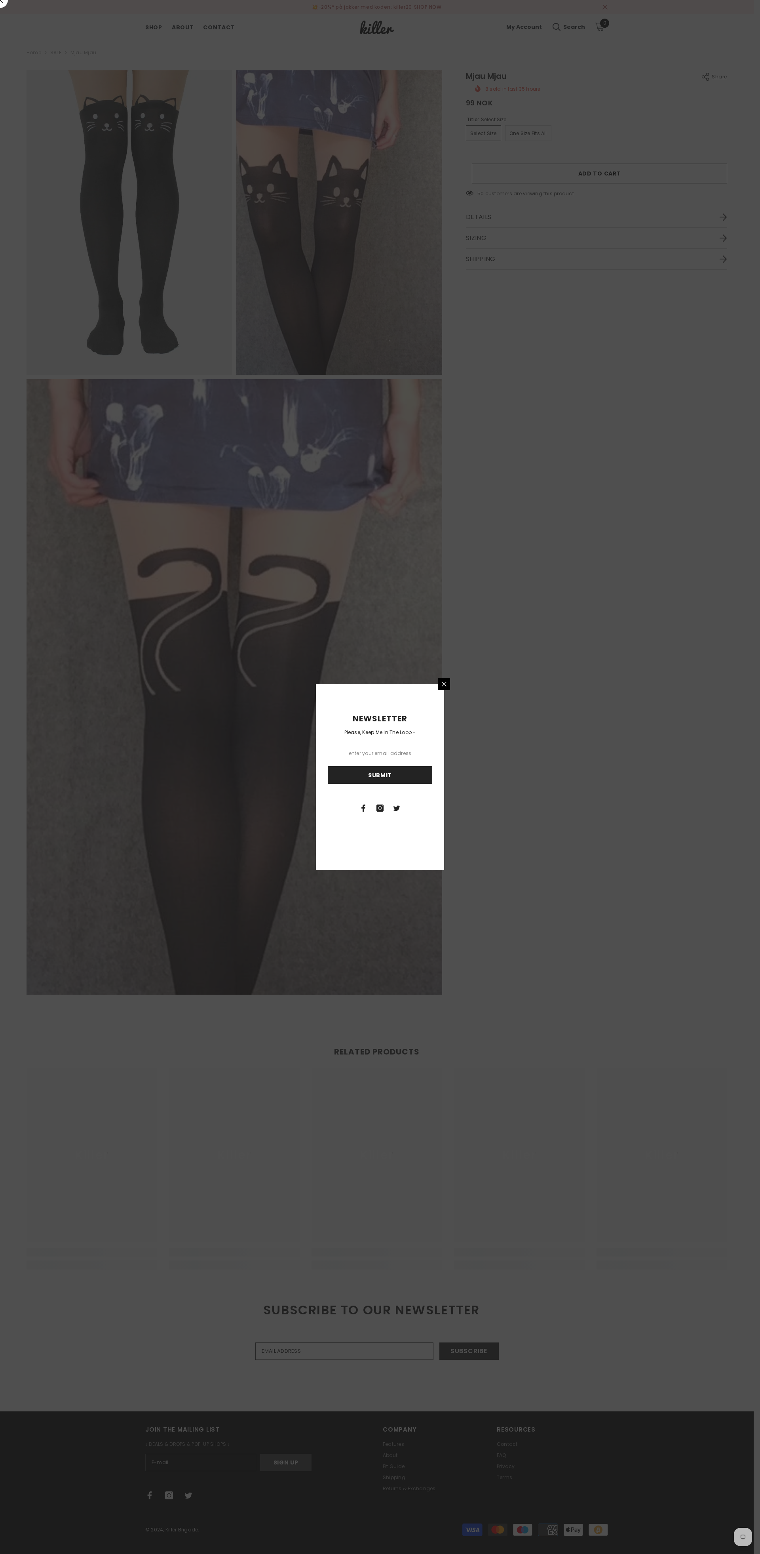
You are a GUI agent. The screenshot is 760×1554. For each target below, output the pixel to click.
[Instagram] (380, 808)
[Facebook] (363, 808)
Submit (380, 775)
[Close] (444, 684)
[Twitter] (396, 808)
